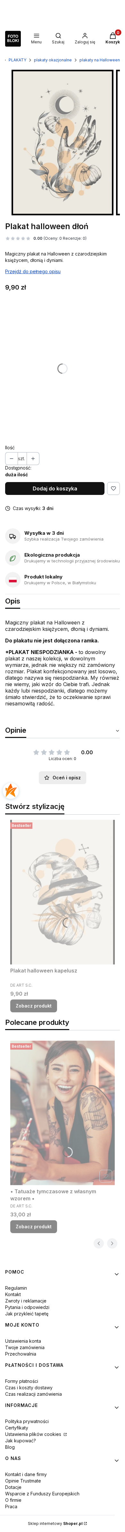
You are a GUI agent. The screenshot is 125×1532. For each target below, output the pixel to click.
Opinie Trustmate (23, 1480)
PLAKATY (17, 60)
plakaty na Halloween (99, 60)
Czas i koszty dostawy (29, 1387)
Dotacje (13, 1487)
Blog (10, 1447)
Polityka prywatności (27, 1421)
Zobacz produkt (34, 1005)
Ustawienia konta (23, 1341)
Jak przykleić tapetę (26, 1313)
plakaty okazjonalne (53, 60)
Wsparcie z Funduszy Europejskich (42, 1493)
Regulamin (16, 1288)
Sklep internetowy (55, 1523)
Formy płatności (21, 1381)
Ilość (10, 447)
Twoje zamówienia (25, 1347)
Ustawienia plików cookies (34, 1434)
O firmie (13, 1500)
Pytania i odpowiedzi (27, 1307)
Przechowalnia (20, 1354)
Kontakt (13, 1294)
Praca (11, 1506)
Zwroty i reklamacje (25, 1301)
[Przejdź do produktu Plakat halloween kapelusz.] (62, 892)
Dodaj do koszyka (55, 488)
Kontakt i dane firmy (26, 1474)
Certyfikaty (16, 1427)
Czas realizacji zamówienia (33, 1394)
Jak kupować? (20, 1440)
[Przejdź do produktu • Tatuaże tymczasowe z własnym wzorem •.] (62, 1113)
